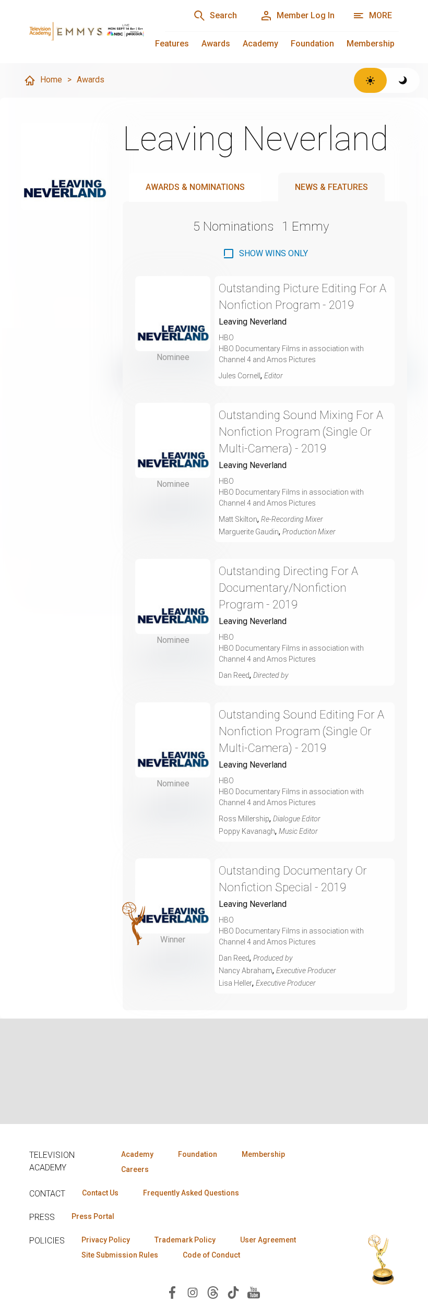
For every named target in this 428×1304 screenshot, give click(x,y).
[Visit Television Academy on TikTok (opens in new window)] (233, 1291)
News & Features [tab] (331, 187)
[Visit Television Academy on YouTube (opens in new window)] (254, 1291)
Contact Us (100, 1193)
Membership (371, 44)
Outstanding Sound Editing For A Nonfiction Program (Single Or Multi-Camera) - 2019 (301, 731)
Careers (135, 1169)
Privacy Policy (105, 1240)
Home (51, 80)
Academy (260, 44)
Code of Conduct (211, 1255)
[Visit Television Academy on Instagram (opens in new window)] (192, 1291)
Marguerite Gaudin (249, 532)
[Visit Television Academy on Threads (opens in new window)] (213, 1291)
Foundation (312, 44)
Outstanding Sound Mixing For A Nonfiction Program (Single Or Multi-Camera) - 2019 (301, 432)
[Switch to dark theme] (403, 80)
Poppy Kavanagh (247, 831)
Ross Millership (244, 819)
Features (172, 44)
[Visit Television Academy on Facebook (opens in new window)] (172, 1291)
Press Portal (93, 1216)
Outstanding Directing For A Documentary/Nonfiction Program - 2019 (288, 588)
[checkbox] (265, 253)
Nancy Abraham (245, 970)
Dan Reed (234, 675)
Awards (215, 44)
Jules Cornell (239, 376)
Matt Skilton (238, 519)
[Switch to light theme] (370, 80)
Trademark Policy (185, 1240)
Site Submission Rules (119, 1255)
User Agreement (268, 1240)
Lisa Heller (235, 983)
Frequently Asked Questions (191, 1193)
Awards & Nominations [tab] (195, 187)
